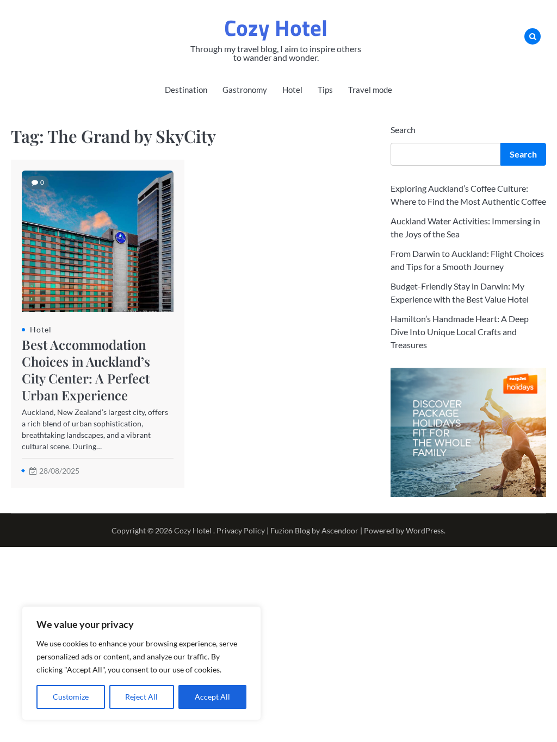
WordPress (425, 530)
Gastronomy (244, 90)
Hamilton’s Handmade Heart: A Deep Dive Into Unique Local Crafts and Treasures (460, 331)
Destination (186, 90)
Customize (71, 696)
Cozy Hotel (275, 28)
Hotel (292, 90)
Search (403, 129)
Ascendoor (339, 530)
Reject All (141, 696)
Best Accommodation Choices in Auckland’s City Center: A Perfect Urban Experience (86, 370)
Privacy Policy (240, 530)
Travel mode (370, 90)
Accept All (212, 696)
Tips (325, 90)
